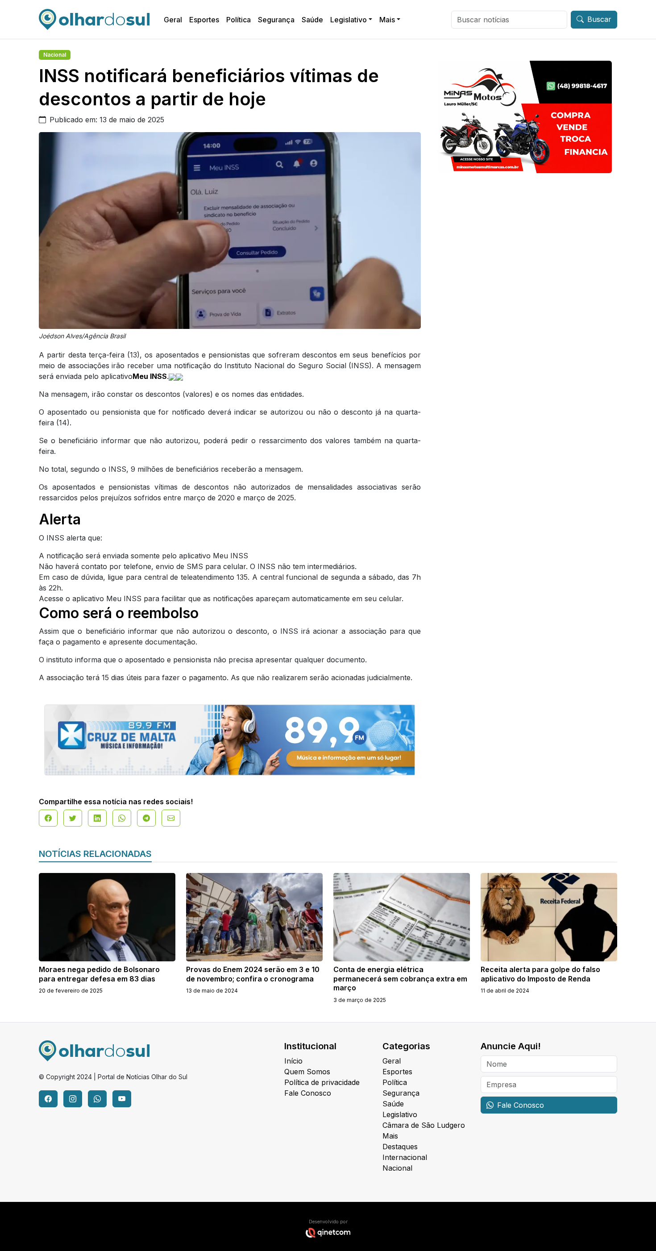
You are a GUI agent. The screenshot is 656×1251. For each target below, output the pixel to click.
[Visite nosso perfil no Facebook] (48, 1098)
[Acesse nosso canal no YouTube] (121, 1098)
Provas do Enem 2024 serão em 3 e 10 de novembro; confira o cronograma (253, 974)
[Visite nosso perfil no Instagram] (72, 1098)
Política (238, 19)
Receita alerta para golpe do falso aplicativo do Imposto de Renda (540, 974)
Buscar (599, 19)
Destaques (400, 1146)
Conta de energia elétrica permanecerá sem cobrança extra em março (400, 979)
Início (293, 1060)
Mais (387, 19)
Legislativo (348, 19)
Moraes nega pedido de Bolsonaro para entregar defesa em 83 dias (99, 974)
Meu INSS (150, 376)
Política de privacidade (322, 1082)
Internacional (404, 1157)
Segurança (276, 19)
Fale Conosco (307, 1093)
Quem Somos (307, 1071)
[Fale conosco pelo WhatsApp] (97, 1098)
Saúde (312, 19)
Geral (173, 19)
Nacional (54, 54)
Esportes (204, 19)
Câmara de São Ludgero (423, 1125)
